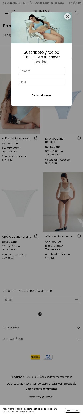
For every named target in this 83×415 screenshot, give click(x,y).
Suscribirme (41, 95)
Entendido (72, 410)
